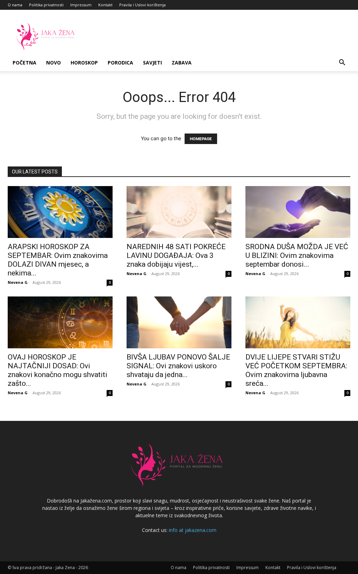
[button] (342, 63)
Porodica (120, 62)
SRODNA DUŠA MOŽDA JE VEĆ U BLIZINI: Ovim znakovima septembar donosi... (296, 255)
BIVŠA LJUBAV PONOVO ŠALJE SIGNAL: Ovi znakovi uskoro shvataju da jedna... (178, 366)
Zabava (182, 62)
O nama (15, 4)
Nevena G (18, 282)
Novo (53, 62)
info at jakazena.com (192, 530)
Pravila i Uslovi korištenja (142, 4)
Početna (24, 62)
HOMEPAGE (201, 138)
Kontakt (105, 4)
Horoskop (84, 62)
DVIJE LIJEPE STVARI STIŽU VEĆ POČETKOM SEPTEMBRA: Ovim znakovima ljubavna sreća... (296, 370)
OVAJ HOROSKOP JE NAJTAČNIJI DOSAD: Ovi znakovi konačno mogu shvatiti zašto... (57, 370)
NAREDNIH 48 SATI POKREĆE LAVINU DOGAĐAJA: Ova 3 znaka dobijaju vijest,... (176, 255)
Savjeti (152, 62)
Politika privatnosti (46, 4)
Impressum (81, 4)
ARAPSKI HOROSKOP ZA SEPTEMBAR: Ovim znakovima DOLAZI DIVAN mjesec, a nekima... (58, 259)
